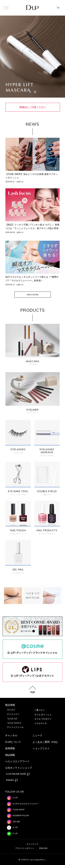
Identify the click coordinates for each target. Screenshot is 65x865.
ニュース (37, 735)
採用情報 (10, 748)
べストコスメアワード (17, 761)
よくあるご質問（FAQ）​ (46, 742)
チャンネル (11, 735)
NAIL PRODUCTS (47, 530)
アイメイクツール (18, 495)
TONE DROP (18, 809)
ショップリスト (41, 748)
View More (32, 294)
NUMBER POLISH (21, 815)
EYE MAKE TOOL (18, 491)
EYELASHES (18, 449)
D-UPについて (13, 742)
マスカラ (11, 710)
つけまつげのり (47, 455)
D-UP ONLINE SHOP (16, 774)
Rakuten (10, 780)
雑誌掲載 (10, 755)
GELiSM (16, 821)
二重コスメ (47, 495)
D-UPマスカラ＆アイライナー (26, 804)
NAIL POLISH (18, 530)
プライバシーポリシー (24, 848)
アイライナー (13, 714)
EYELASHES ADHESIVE (47, 451)
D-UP (15, 797)
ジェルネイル (18, 573)
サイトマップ (32, 844)
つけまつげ (18, 453)
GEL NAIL (18, 569)
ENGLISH (43, 848)
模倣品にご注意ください (32, 107)
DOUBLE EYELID (47, 491)
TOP (32, 692)
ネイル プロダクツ (46, 534)
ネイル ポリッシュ (18, 534)
